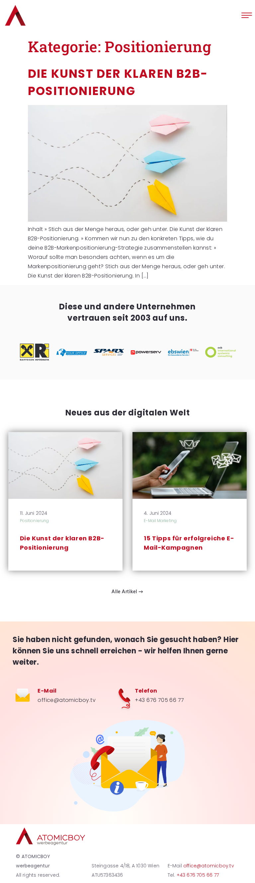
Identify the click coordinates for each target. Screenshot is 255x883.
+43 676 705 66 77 (159, 700)
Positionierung (34, 520)
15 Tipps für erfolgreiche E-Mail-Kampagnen (189, 543)
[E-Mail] (23, 696)
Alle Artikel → (127, 592)
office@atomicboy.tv (67, 700)
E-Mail (47, 691)
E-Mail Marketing (160, 520)
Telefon (146, 691)
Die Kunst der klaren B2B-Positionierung (62, 543)
